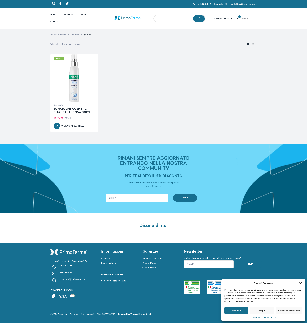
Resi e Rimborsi (108, 263)
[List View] (253, 44)
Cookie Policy (257, 317)
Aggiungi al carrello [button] (72, 126)
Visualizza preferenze (288, 310)
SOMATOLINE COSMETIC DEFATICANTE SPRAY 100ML (72, 110)
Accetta (236, 310)
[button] (300, 283)
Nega (262, 310)
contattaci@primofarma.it (244, 4)
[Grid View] (248, 44)
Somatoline (59, 105)
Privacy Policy (270, 317)
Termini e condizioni (152, 258)
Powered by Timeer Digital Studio (135, 314)
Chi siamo (106, 258)
